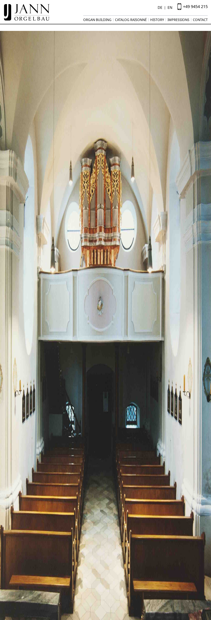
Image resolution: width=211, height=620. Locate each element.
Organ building (97, 20)
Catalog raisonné (131, 20)
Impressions (178, 20)
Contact (200, 20)
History (157, 20)
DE (160, 7)
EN (170, 7)
